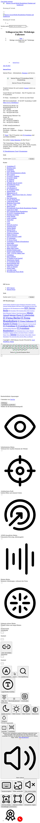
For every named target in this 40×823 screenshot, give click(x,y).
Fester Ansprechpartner (21, 313)
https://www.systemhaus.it (10, 102)
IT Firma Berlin (11, 317)
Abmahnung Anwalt (15, 304)
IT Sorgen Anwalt (32, 323)
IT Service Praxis (12, 240)
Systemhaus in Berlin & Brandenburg (18, 241)
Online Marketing (15, 140)
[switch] (1, 450)
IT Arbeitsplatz (11, 238)
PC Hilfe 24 (10, 181)
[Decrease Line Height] (2, 663)
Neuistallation (6, 332)
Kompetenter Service (21, 330)
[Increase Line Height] (2, 656)
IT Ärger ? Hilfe (11, 204)
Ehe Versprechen (12, 198)
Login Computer (12, 218)
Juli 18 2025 (6, 66)
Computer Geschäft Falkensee (9, 306)
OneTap (12, 399)
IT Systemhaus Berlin (13, 261)
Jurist (15, 330)
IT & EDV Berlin (12, 178)
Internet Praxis (15, 315)
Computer (33, 304)
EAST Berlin (11, 171)
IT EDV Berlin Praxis (13, 199)
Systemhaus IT (11, 166)
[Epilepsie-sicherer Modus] (2, 627)
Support (26, 88)
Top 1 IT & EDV (12, 246)
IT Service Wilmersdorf (23, 323)
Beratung (25, 73)
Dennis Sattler (11, 268)
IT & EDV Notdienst (13, 176)
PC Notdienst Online (13, 189)
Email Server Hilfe (12, 210)
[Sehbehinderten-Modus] (2, 450)
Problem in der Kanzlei (19, 332)
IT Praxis (13, 323)
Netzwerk (32, 330)
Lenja (8, 223)
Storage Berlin (11, 191)
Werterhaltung (6, 336)
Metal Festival (11, 206)
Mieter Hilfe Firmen (13, 248)
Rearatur (26, 332)
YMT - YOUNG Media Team (16, 253)
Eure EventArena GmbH (14, 236)
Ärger (6, 135)
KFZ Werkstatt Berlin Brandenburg (17, 211)
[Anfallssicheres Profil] (2, 495)
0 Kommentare (23, 151)
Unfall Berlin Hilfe (12, 201)
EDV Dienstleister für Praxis (28, 306)
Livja (8, 221)
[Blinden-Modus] (2, 583)
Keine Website (11, 216)
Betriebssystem (11, 168)
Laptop (27, 330)
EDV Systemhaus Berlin (21, 310)
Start (21, 38)
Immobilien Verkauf (13, 265)
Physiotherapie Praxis (13, 184)
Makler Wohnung (12, 235)
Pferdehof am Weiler (13, 215)
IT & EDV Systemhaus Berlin (16, 213)
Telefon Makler (11, 228)
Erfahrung (14, 313)
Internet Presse (16, 62)
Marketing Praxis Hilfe (13, 203)
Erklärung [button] (4, 403)
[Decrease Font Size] (2, 639)
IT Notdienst (10, 179)
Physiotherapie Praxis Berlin (15, 271)
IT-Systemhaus (27, 135)
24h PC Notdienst (7, 304)
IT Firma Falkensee (26, 321)
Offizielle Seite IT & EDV (14, 183)
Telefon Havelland (21, 334)
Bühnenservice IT (12, 193)
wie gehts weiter (11, 270)
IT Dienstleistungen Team (10, 151)
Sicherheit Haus (11, 226)
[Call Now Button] (20, 819)
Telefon (13, 334)
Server (8, 334)
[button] (1, 356)
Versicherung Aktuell (13, 260)
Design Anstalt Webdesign (14, 251)
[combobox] (20, 349)
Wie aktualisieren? (24, 737)
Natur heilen (10, 243)
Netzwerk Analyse (12, 225)
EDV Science (11, 174)
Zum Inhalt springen (7, 1)
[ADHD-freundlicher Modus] (2, 539)
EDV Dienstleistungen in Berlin (16, 173)
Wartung (34, 334)
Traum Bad (10, 220)
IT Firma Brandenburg (16, 319)
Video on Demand (12, 266)
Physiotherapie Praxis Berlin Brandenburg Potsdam (22, 208)
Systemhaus (10, 169)
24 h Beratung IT (12, 188)
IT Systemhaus (11, 186)
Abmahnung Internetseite (25, 304)
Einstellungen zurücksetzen (8, 806)
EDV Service (11, 288)
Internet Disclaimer (12, 245)
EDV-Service (19, 306)
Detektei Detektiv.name (14, 250)
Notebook (11, 332)
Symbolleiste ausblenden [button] (8, 404)
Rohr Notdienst (11, 256)
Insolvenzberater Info (13, 263)
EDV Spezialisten (12, 310)
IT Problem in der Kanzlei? (15, 258)
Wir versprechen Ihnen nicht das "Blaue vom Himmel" (21, 336)
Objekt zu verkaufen (13, 233)
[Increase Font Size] (2, 632)
